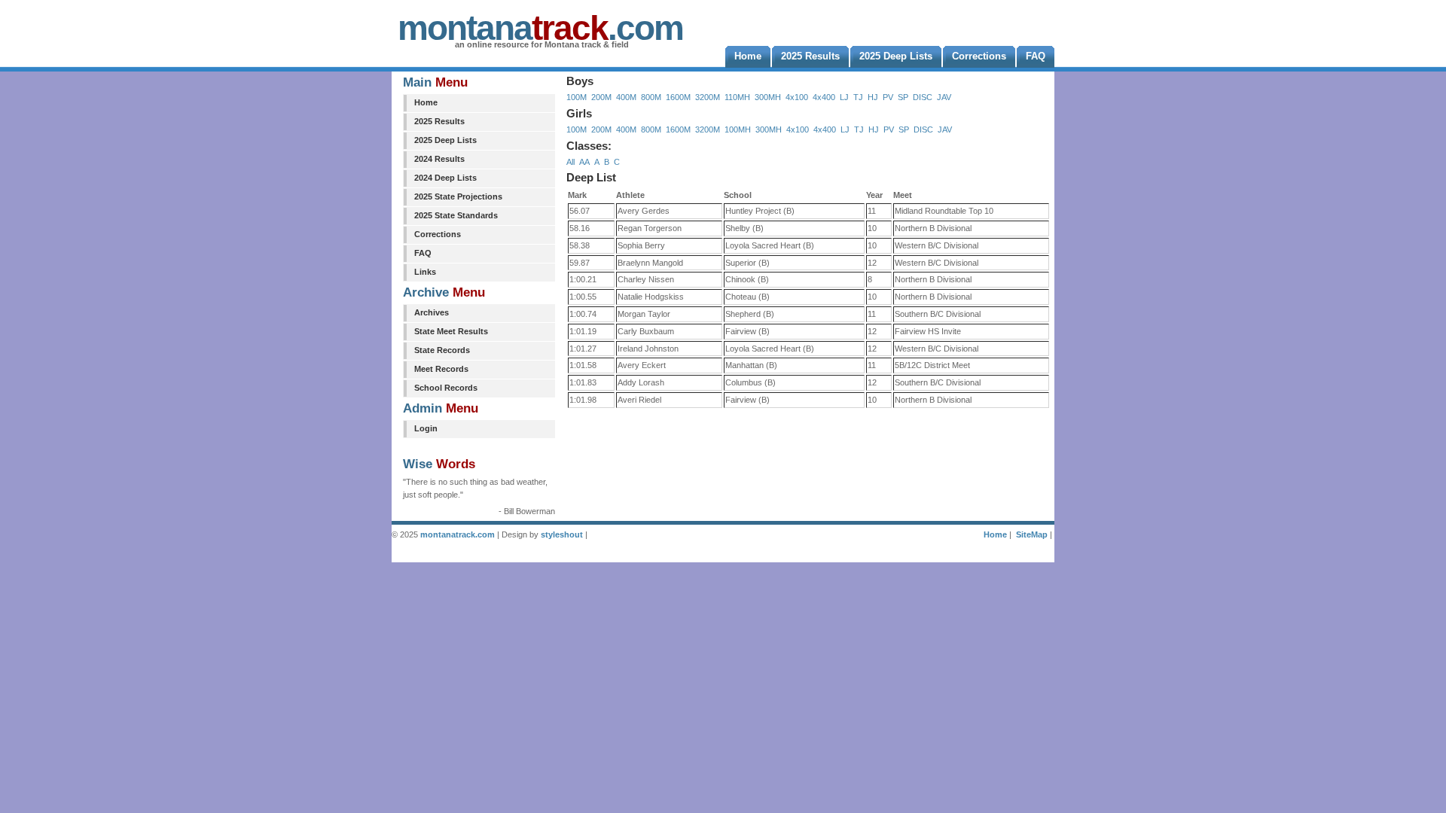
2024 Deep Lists (445, 177)
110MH (737, 97)
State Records (442, 350)
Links (425, 271)
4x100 (797, 97)
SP (903, 97)
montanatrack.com (457, 534)
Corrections (437, 234)
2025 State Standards (456, 215)
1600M (678, 97)
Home (426, 102)
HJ (873, 97)
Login (426, 428)
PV (888, 97)
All (570, 161)
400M (626, 97)
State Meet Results (451, 331)
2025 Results (439, 121)
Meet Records (441, 368)
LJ (844, 97)
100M (576, 97)
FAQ (423, 252)
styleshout (562, 534)
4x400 (824, 97)
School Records (445, 387)
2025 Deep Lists (445, 140)
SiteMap (1032, 534)
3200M (707, 97)
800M (651, 97)
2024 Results (439, 158)
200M (601, 97)
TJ (858, 97)
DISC (922, 97)
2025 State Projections (458, 196)
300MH (768, 97)
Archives (431, 312)
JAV (944, 97)
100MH (738, 129)
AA (584, 161)
